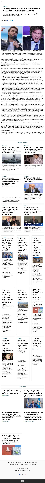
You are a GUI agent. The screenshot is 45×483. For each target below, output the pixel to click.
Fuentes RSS (25, 464)
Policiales (20, 237)
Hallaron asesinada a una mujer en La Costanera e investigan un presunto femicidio (23, 296)
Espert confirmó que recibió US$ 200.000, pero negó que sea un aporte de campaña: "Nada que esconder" (33, 211)
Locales (4, 289)
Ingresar (34, 464)
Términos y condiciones (31, 462)
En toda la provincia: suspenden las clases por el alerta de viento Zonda (37, 343)
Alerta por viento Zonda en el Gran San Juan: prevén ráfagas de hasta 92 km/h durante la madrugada (23, 346)
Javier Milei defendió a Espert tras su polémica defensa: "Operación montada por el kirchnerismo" (10, 211)
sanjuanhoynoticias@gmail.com (22, 470)
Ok (22, 481)
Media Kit (20, 462)
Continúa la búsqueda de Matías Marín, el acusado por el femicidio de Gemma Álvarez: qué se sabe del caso (23, 245)
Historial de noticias (13, 464)
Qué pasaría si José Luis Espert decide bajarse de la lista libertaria (33, 179)
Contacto (11, 462)
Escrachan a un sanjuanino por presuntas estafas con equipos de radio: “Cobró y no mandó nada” (33, 150)
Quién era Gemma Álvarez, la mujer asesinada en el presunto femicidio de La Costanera (7, 346)
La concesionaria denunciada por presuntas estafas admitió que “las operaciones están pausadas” (11, 181)
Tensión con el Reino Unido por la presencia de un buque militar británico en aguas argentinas (11, 150)
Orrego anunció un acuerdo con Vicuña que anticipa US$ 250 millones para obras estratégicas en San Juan (7, 245)
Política (4, 237)
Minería (34, 237)
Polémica (5, 6)
